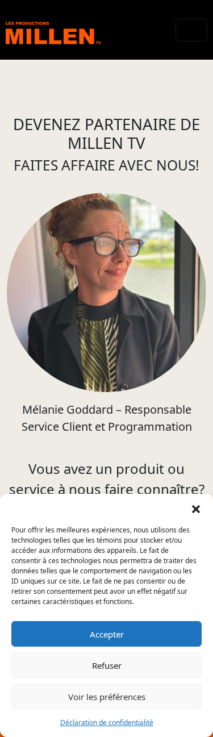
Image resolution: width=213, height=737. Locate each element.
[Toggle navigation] (191, 30)
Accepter (107, 634)
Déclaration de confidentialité (106, 722)
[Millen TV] (53, 30)
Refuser (107, 665)
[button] (196, 508)
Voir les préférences (106, 696)
